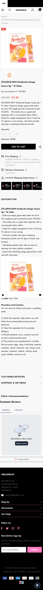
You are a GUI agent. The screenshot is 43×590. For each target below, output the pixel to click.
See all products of (9, 91)
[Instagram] (13, 528)
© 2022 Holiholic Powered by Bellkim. (21, 568)
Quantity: (5, 129)
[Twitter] (7, 528)
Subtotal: (5, 139)
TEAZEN (22, 91)
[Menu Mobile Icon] (2, 10)
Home (3, 16)
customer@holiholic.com (14, 495)
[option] (21, 48)
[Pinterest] (18, 528)
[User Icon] (32, 10)
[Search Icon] (12, 10)
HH (3, 3)
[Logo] (21, 9)
